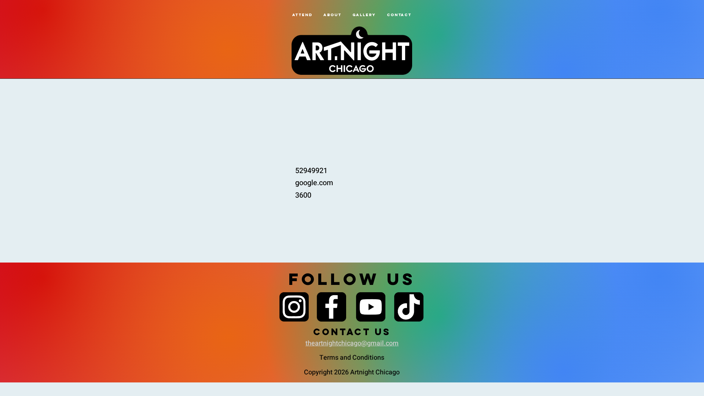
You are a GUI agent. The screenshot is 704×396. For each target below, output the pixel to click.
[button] (332, 14)
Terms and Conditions (351, 358)
